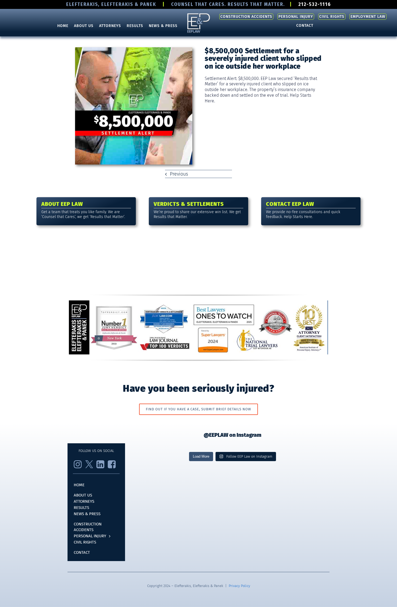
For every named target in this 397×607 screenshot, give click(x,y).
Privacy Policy (239, 586)
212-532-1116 (314, 4)
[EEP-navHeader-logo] (198, 14)
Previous (179, 174)
